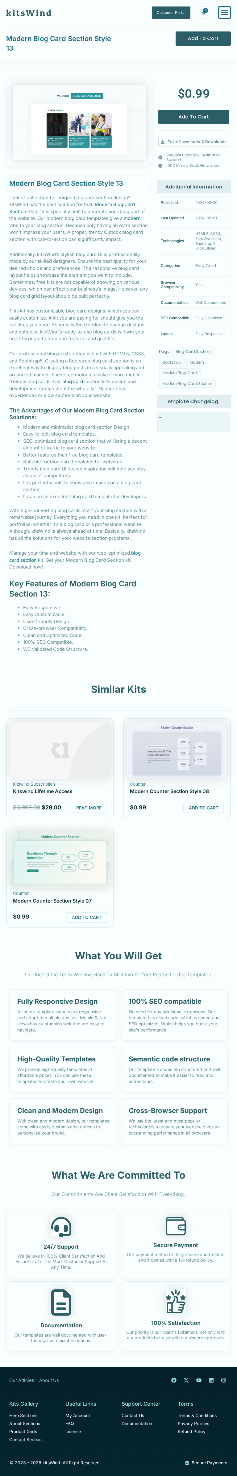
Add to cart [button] (203, 807)
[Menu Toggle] (224, 12)
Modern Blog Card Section (187, 383)
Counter (138, 784)
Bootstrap (172, 362)
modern (132, 218)
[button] (193, 142)
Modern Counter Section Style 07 (52, 901)
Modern (197, 362)
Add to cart (203, 38)
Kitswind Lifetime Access (43, 791)
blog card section (193, 351)
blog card (72, 381)
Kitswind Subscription (34, 784)
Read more (89, 807)
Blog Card (205, 266)
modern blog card (180, 372)
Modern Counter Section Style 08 (169, 791)
